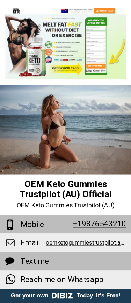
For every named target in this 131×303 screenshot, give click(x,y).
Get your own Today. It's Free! (66, 295)
